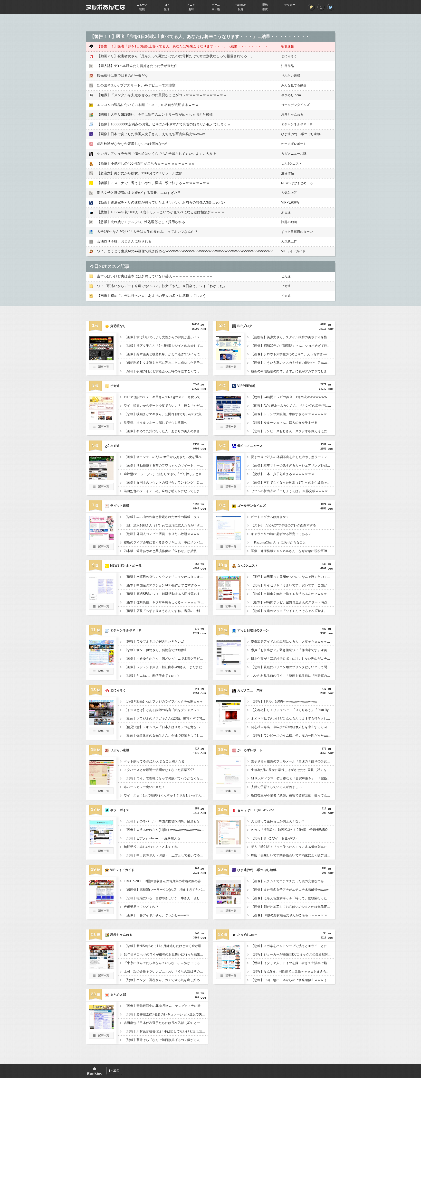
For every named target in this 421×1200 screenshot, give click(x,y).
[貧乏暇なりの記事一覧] (101, 368)
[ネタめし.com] (228, 967)
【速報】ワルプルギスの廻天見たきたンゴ (154, 641)
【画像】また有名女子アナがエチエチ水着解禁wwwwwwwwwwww (293, 889)
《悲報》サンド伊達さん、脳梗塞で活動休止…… (158, 650)
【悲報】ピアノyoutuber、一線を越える (152, 838)
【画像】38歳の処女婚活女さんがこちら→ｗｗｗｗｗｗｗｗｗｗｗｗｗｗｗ (293, 915)
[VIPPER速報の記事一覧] (228, 428)
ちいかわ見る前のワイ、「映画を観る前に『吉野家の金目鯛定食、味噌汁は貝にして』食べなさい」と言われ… (293, 675)
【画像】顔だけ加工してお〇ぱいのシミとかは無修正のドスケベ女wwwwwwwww (293, 907)
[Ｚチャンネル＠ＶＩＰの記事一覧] (101, 673)
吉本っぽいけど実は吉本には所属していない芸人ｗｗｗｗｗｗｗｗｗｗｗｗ (155, 276)
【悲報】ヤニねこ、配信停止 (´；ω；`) (151, 675)
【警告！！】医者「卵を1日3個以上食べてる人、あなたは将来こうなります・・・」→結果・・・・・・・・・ (182, 46)
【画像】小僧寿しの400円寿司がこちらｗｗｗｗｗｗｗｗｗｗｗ (146, 163)
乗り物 (216, 9)
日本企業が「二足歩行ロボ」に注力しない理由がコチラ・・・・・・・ (293, 658)
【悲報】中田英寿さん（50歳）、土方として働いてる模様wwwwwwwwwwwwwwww (166, 855)
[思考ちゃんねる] (101, 967)
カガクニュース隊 (293, 153)
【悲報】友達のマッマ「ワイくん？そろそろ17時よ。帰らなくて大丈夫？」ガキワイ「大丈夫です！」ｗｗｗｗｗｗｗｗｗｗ (293, 611)
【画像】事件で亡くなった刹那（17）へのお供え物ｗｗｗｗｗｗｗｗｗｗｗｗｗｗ (293, 482)
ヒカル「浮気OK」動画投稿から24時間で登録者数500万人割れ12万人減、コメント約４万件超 (293, 830)
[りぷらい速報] (101, 783)
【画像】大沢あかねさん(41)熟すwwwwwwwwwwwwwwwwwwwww (166, 830)
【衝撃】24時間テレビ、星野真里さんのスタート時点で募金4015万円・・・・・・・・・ (293, 602)
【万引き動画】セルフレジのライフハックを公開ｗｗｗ (163, 701)
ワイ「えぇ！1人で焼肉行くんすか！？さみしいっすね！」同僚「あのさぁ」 (166, 795)
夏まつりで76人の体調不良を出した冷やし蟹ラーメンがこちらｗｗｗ (293, 457)
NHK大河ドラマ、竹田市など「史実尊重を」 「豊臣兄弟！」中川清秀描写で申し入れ (293, 778)
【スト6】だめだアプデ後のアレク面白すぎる (283, 525)
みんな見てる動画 (293, 85)
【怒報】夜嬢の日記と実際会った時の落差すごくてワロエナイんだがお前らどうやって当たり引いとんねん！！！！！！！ (166, 371)
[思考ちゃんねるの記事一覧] (101, 977)
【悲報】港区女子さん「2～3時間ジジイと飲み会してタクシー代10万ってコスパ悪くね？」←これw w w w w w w (166, 345)
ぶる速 (286, 212)
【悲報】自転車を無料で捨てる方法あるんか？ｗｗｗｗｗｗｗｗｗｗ (293, 594)
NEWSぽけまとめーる (297, 183)
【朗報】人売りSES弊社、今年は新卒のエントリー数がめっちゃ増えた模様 (155, 114)
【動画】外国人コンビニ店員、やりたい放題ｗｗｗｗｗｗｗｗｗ (166, 534)
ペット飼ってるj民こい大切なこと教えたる (154, 761)
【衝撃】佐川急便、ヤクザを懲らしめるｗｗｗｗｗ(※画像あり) (166, 602)
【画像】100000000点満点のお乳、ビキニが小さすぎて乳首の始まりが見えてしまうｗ (163, 124)
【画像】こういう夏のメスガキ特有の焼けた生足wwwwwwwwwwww (293, 363)
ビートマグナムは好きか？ (270, 517)
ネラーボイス (119, 810)
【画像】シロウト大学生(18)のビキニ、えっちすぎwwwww (292, 354)
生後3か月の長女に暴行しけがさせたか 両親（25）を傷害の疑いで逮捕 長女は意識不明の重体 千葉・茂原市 (293, 770)
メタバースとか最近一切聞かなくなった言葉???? (159, 770)
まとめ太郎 (118, 994)
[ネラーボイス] (101, 843)
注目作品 (287, 66)
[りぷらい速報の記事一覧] (101, 793)
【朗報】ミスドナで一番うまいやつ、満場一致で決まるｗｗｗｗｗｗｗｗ (153, 183)
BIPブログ (244, 326)
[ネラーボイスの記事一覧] (101, 852)
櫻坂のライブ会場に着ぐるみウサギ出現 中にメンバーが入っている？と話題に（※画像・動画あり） (166, 542)
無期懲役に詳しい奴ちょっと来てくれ (151, 847)
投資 (240, 9)
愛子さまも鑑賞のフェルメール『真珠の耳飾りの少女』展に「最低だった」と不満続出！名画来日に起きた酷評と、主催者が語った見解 (293, 761)
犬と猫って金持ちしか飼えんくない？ (278, 821)
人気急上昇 (289, 193)
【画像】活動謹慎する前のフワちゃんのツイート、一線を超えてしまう (166, 465)
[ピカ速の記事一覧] (101, 428)
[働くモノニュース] (228, 478)
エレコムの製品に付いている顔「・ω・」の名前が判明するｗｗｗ (148, 105)
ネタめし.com (291, 95)
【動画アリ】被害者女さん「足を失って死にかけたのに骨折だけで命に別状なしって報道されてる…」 (175, 56)
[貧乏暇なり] (101, 359)
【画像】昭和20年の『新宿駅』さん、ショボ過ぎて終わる (292, 345)
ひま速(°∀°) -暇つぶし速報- (301, 134)
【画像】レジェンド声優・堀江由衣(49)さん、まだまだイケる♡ (166, 667)
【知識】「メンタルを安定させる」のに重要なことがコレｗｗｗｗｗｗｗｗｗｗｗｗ (162, 95)
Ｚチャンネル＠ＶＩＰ (297, 124)
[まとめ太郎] (101, 1027)
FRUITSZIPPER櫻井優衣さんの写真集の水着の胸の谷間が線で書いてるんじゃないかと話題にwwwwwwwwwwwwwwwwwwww (166, 881)
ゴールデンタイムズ (295, 105)
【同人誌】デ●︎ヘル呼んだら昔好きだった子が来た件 (137, 66)
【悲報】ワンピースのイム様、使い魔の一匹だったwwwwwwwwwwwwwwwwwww (293, 735)
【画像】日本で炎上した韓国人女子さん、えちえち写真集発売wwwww (151, 134)
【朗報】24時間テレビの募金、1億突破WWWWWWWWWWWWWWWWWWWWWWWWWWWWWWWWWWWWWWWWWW (293, 397)
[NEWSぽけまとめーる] (101, 598)
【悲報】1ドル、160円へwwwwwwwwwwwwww (284, 701)
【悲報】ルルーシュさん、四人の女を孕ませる (284, 422)
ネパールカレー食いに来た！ (144, 787)
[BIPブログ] (228, 359)
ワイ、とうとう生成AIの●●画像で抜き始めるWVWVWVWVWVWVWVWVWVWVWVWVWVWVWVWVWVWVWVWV (185, 251)
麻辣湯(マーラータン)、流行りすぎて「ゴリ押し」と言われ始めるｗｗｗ (166, 474)
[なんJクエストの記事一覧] (228, 608)
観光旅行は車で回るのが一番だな (122, 75)
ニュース (142, 4)
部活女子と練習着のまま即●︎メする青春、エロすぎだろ (139, 193)
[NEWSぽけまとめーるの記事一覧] (101, 608)
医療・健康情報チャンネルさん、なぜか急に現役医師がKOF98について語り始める (293, 551)
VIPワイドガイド (293, 251)
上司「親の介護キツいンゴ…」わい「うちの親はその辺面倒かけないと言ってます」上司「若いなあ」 (166, 971)
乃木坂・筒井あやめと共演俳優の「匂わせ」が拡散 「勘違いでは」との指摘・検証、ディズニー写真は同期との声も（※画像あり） (166, 551)
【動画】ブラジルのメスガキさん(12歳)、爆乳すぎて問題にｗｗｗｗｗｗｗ (166, 718)
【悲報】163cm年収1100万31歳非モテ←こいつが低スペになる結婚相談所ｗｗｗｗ (160, 212)
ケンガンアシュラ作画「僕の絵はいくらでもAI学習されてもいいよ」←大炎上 (156, 154)
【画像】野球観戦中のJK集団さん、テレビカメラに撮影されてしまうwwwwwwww (166, 1006)
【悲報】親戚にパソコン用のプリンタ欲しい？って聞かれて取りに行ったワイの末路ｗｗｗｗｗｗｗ (293, 667)
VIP (166, 4)
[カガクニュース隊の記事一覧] (228, 733)
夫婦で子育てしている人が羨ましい (276, 787)
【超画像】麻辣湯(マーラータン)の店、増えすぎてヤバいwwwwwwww (166, 889)
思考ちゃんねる (292, 114)
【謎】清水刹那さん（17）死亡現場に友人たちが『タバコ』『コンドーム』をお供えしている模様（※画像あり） (166, 525)
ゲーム (216, 4)
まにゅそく (289, 56)
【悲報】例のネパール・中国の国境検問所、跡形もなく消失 (166, 821)
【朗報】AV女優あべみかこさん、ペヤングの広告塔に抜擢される (293, 405)
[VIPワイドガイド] (101, 903)
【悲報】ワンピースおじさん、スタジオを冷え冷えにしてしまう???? (293, 431)
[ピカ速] (101, 419)
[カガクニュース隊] (228, 723)
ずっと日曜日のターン (297, 232)
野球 (265, 4)
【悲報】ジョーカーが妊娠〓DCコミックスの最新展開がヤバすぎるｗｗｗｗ (293, 954)
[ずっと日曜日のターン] (228, 663)
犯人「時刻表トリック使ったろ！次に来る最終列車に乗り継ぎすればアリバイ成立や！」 (293, 847)
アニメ (191, 4)
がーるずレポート (293, 144)
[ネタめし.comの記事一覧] (228, 977)
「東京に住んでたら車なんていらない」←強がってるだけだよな (166, 963)
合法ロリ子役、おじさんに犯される (124, 241)
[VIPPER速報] (228, 419)
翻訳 (265, 9)
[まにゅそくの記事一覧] (101, 733)
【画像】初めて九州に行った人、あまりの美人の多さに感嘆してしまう (151, 296)
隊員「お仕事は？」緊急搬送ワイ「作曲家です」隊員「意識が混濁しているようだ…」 (293, 650)
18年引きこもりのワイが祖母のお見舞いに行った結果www (165, 954)
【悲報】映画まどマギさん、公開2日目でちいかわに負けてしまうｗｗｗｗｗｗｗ (166, 414)
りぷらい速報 (290, 75)
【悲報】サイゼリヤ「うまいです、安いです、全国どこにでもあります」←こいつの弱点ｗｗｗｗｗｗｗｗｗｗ (293, 585)
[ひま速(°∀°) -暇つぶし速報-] (228, 903)
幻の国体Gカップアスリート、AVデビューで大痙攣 (136, 85)
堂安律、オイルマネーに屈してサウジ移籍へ (155, 422)
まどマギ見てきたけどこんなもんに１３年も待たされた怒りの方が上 (293, 718)
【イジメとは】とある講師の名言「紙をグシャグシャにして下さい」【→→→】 (166, 710)
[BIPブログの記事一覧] (228, 368)
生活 (166, 9)
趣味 (191, 9)
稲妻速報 (287, 46)
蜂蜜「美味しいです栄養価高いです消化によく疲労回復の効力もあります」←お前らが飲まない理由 (293, 855)
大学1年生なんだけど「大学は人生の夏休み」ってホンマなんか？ (147, 232)
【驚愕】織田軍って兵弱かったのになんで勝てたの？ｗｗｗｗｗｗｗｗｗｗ (293, 577)
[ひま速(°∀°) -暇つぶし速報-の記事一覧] (228, 912)
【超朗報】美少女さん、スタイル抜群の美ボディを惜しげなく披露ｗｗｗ (293, 337)
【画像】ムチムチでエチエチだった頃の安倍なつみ (287, 881)
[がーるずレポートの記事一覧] (228, 793)
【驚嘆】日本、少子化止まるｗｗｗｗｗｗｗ (282, 474)
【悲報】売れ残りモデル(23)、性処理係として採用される (141, 222)
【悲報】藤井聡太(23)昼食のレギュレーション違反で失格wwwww (166, 1014)
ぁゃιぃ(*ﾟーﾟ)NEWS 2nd (255, 810)
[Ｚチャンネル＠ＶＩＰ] (101, 663)
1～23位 (114, 1070)
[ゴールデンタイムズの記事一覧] (228, 548)
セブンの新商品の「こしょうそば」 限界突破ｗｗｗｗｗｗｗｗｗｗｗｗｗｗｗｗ (293, 491)
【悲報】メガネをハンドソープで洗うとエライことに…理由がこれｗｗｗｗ (293, 946)
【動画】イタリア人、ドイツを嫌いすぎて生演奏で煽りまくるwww (293, 963)
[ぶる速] (101, 478)
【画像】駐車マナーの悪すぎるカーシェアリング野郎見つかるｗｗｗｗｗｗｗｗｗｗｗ (293, 465)
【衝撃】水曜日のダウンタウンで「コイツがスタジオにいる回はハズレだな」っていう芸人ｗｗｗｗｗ (166, 577)
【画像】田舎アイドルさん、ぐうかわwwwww (156, 915)
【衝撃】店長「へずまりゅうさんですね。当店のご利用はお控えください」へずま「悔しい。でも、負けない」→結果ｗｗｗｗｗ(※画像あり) (166, 611)
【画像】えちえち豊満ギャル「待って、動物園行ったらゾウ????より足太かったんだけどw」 (293, 898)
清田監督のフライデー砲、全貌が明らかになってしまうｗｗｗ (166, 491)
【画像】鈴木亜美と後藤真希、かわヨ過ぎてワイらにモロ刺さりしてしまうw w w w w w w (166, 354)
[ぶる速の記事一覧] (101, 488)
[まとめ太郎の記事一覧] (101, 1037)
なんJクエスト (291, 163)
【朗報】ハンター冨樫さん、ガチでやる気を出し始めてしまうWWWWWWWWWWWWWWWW (166, 980)
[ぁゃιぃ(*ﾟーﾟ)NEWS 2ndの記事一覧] (228, 852)
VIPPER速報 (290, 202)
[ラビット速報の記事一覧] (101, 548)
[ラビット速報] (101, 538)
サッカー (289, 4)
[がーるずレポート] (228, 783)
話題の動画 (289, 222)
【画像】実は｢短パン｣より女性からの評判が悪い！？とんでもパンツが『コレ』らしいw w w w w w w (166, 337)
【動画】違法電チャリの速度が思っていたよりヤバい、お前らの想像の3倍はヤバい (161, 202)
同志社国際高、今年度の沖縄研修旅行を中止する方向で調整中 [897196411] (293, 727)
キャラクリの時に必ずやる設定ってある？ (281, 534)
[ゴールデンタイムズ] (228, 538)
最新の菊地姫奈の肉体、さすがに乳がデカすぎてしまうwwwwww (293, 371)
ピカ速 (286, 276)
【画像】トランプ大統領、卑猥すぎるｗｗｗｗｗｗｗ (289, 414)
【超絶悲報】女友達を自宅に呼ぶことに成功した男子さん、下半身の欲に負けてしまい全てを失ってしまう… (166, 363)
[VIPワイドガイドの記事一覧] (101, 912)
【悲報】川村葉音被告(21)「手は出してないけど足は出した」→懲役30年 (166, 1031)
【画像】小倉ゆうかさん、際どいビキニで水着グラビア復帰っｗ (166, 658)
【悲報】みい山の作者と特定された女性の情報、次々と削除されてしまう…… (166, 517)
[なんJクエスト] (228, 598)
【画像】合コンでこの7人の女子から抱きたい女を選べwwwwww (166, 457)
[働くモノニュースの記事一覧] (228, 488)
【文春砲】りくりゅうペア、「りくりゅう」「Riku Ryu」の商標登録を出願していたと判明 (293, 710)
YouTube (240, 4)
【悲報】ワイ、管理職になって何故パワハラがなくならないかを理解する (166, 778)
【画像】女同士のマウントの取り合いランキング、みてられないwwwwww (166, 482)
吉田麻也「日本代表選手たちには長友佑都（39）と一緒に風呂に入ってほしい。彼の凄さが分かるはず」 (166, 1023)
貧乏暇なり (118, 326)
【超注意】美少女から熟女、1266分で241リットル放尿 (139, 173)
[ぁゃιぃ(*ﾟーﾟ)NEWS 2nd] (228, 843)
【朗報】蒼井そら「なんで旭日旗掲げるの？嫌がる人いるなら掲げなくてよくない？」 (166, 1040)
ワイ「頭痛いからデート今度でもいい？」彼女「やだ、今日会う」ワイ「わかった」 (162, 286)
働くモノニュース (250, 445)
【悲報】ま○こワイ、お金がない (274, 838)
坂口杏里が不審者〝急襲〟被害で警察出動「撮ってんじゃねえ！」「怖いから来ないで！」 (293, 795)
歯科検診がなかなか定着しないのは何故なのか (133, 144)
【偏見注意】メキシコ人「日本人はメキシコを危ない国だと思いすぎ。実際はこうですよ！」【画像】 (166, 727)
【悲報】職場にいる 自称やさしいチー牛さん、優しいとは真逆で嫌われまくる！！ (166, 898)
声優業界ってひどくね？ (141, 907)
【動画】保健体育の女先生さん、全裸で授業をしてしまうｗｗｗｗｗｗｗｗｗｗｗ (166, 735)
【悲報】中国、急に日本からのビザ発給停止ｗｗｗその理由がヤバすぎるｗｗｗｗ (293, 980)
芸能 (142, 9)
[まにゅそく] (101, 723)
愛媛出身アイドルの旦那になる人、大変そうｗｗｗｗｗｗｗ (293, 641)
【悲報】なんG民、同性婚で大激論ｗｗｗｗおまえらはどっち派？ (293, 971)
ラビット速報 (119, 505)
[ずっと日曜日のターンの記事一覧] (228, 673)
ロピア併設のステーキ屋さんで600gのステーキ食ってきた (165, 397)
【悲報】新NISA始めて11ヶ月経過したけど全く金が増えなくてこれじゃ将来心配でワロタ (166, 946)
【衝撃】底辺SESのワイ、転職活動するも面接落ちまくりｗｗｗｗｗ (166, 594)
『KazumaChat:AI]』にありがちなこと (278, 542)
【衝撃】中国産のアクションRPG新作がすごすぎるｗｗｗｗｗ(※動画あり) (166, 585)
